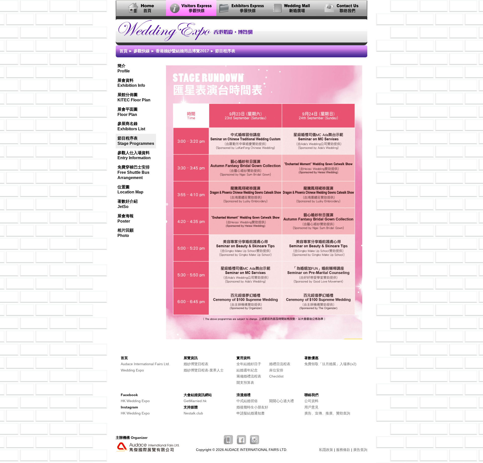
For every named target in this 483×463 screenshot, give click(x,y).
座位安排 (276, 370)
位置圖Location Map (130, 189)
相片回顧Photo (125, 233)
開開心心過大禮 (281, 401)
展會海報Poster (125, 218)
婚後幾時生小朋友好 (252, 407)
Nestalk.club (193, 413)
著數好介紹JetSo (127, 204)
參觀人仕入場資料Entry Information (134, 155)
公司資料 (311, 401)
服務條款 (343, 450)
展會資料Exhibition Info (131, 83)
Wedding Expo (132, 370)
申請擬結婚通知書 (250, 413)
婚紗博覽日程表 (196, 364)
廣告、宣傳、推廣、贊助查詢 (327, 413)
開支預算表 (245, 383)
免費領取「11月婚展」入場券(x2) (330, 364)
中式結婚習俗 (247, 401)
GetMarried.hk (195, 401)
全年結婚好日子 (248, 364)
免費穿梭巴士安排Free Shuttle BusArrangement (133, 172)
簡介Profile (123, 68)
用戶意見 (311, 407)
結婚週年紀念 (247, 370)
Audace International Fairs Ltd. (145, 364)
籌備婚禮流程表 (248, 376)
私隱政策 (326, 450)
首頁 (123, 51)
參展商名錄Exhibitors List (131, 126)
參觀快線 (142, 51)
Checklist (276, 376)
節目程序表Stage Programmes (135, 141)
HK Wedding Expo (135, 401)
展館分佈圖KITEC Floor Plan (133, 97)
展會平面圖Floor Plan (127, 112)
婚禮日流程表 (279, 364)
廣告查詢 (360, 450)
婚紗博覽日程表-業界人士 (204, 370)
